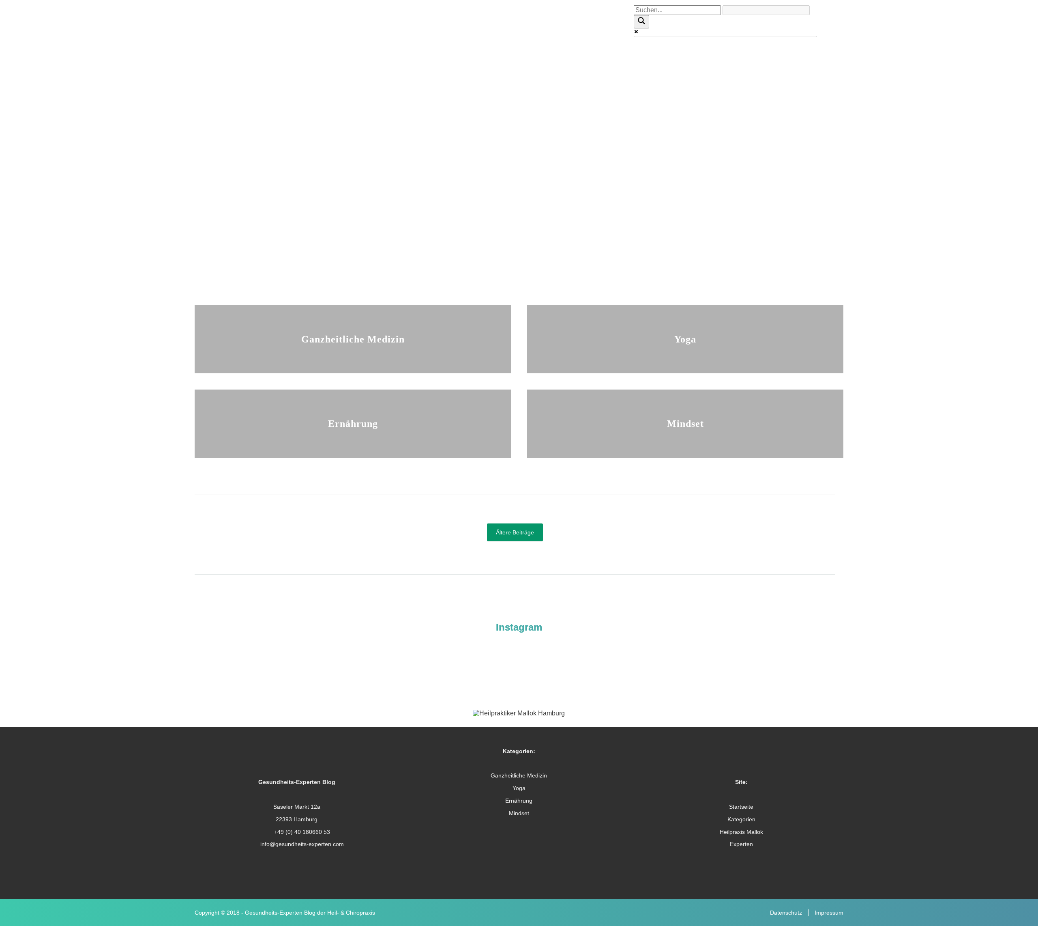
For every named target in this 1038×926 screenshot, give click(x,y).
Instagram (519, 627)
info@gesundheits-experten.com (301, 844)
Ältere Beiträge (515, 532)
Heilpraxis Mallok (741, 832)
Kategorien (741, 819)
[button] (519, 249)
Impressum (829, 912)
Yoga (685, 339)
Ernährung (353, 423)
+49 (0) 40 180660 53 (301, 832)
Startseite (741, 806)
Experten (741, 844)
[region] (519, 138)
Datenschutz (786, 912)
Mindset (685, 423)
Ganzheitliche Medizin (353, 339)
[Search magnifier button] (641, 21)
